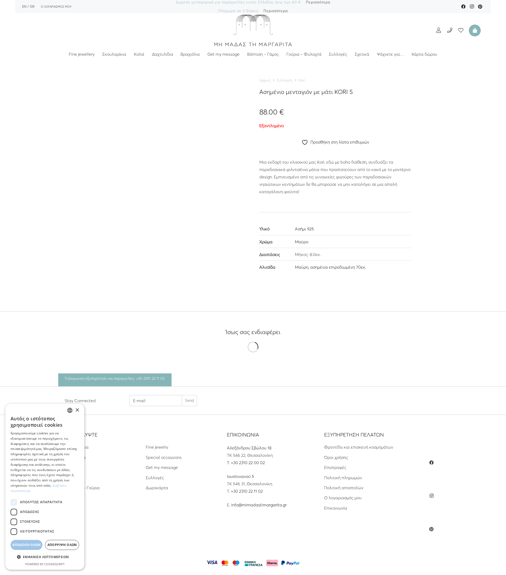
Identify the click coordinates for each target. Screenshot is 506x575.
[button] (45, 557)
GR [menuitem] (32, 6)
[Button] (439, 30)
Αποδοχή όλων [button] (26, 545)
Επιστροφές (335, 467)
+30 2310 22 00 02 (248, 462)
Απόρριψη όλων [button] (62, 545)
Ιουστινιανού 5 (240, 476)
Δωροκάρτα (157, 487)
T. (229, 462)
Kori (302, 80)
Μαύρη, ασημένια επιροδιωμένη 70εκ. (330, 267)
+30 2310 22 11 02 (247, 491)
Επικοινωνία (335, 508)
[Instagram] (472, 6)
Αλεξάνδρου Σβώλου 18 (249, 447)
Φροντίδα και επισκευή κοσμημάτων (358, 447)
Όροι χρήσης (336, 457)
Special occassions (164, 457)
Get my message (162, 467)
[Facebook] (463, 6)
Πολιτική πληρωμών (343, 477)
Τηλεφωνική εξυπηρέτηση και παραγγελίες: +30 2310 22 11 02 (114, 378)
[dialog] (44, 487)
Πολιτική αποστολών (343, 487)
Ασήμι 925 (304, 228)
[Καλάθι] (474, 30)
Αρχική (265, 80)
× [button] (77, 410)
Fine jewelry (157, 447)
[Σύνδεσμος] (253, 30)
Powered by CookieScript (45, 564)
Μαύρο (301, 241)
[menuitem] (24, 6)
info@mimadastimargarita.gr (258, 504)
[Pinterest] (480, 6)
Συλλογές (284, 80)
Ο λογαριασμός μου (343, 497)
